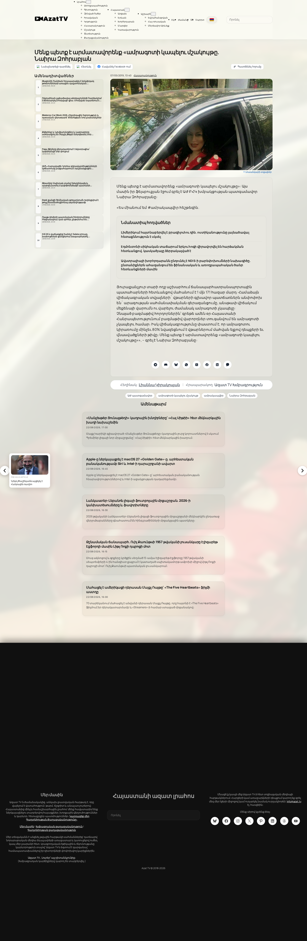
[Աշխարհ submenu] (153, 14)
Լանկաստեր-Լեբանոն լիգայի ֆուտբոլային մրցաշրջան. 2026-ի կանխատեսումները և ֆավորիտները (138, 502)
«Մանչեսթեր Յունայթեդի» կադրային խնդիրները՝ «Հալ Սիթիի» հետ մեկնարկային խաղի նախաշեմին (153, 420)
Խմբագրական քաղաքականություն (59, 826)
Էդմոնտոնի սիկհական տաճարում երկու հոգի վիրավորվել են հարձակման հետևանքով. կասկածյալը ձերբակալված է (182, 248)
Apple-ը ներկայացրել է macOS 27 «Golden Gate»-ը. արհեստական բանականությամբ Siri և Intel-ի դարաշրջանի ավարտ (139, 461)
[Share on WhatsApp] (186, 365)
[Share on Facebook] (207, 365)
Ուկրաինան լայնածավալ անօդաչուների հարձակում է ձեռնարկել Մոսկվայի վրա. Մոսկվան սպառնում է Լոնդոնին (72, 99)
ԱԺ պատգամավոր (140, 395)
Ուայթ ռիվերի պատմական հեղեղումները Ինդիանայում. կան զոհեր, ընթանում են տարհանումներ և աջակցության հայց (66, 218)
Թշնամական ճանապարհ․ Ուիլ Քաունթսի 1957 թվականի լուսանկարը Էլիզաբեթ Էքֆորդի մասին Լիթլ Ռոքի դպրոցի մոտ (151, 544)
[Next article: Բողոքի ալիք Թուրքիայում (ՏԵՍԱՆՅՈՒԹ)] (302, 470)
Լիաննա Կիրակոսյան (159, 384)
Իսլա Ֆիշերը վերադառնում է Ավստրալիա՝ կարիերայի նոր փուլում (66, 150)
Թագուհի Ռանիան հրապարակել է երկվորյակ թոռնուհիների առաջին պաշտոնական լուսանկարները (68, 82)
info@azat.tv (294, 801)
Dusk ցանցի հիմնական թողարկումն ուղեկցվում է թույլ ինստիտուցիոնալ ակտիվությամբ (70, 201)
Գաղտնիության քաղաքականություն (52, 830)
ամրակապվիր (213, 395)
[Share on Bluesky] (176, 365)
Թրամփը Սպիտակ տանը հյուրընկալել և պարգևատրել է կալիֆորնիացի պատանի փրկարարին (66, 184)
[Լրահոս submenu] (88, 2)
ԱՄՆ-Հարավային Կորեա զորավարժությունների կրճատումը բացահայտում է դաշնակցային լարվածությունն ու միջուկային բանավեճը (69, 167)
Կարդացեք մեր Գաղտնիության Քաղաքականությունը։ (57, 817)
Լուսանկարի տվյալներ (259, 171)
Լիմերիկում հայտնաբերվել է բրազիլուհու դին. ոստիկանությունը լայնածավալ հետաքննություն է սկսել (185, 234)
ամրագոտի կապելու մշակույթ (178, 395)
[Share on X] (197, 365)
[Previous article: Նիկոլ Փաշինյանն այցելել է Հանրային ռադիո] (4, 470)
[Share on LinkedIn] (217, 365)
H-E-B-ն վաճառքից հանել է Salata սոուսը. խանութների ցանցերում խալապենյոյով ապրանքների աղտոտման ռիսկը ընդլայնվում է (69, 235)
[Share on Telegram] (155, 365)
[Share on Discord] (166, 365)
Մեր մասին (27, 826)
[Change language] (211, 19)
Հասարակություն (145, 75)
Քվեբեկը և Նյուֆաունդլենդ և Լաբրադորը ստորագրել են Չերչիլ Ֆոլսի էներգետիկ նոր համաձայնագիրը (66, 133)
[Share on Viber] (227, 365)
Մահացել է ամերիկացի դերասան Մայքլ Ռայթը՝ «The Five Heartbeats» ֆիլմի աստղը (148, 589)
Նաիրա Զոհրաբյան (242, 395)
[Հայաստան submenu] (127, 10)
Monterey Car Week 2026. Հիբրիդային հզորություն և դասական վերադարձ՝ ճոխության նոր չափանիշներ (71, 116)
